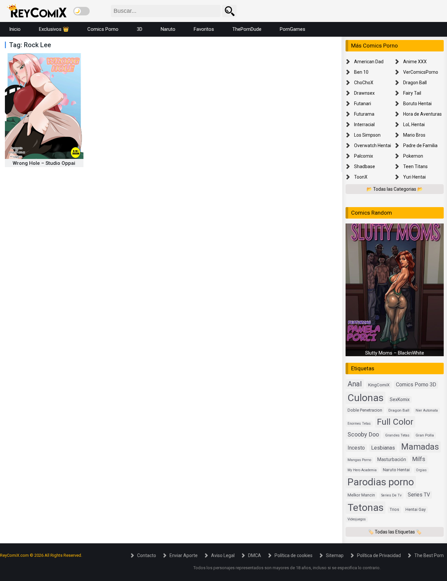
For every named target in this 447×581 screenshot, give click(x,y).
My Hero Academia (362, 470)
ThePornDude (246, 29)
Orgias (421, 470)
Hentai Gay (415, 509)
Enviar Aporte (184, 555)
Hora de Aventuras (422, 114)
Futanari (362, 103)
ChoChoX (363, 82)
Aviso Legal (223, 555)
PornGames (292, 29)
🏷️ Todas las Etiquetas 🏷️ (394, 531)
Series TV (419, 495)
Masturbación (391, 459)
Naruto (168, 29)
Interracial (364, 124)
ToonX (360, 177)
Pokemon (413, 156)
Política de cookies (294, 555)
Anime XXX (415, 61)
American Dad (369, 61)
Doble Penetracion (365, 410)
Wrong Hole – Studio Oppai (44, 163)
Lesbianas (383, 448)
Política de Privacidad (379, 555)
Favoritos (204, 29)
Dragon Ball (415, 82)
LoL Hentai (414, 124)
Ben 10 (361, 72)
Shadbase (364, 166)
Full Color (395, 421)
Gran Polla (425, 435)
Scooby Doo (363, 434)
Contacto (146, 555)
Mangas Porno (359, 460)
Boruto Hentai (417, 103)
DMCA (254, 555)
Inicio (15, 29)
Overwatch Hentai (372, 145)
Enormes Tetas (359, 423)
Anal (355, 384)
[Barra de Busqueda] (229, 11)
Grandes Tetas (397, 435)
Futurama (364, 114)
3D (139, 29)
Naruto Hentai (396, 469)
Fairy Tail (412, 93)
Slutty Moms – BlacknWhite (394, 353)
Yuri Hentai (414, 177)
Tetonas (366, 507)
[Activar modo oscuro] (81, 11)
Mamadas (420, 447)
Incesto (356, 448)
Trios (394, 509)
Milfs (418, 459)
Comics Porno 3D (416, 384)
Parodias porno (381, 482)
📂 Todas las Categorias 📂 (395, 189)
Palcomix (363, 156)
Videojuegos (357, 519)
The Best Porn (429, 555)
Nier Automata (427, 410)
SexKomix (400, 399)
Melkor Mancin (361, 495)
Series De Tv (391, 495)
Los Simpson (367, 135)
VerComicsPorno (420, 72)
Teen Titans (415, 166)
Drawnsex (364, 93)
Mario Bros (414, 135)
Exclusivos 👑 (54, 29)
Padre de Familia (420, 145)
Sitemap (335, 555)
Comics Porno (102, 29)
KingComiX (379, 384)
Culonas (366, 397)
